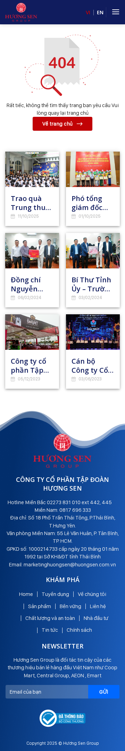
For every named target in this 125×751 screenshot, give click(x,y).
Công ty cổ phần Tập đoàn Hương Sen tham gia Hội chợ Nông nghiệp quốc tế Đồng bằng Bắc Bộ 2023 (32, 366)
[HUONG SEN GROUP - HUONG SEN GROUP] (21, 12)
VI (88, 12)
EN (100, 12)
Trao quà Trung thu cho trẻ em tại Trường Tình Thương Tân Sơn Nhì (32, 203)
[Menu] (115, 12)
